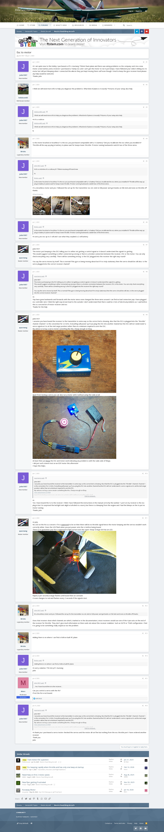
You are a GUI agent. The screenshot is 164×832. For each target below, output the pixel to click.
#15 (146, 678)
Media (94, 25)
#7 (146, 245)
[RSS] (146, 823)
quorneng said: (39, 276)
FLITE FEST (34, 817)
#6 (146, 222)
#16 (146, 706)
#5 (146, 161)
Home (21, 25)
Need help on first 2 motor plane (36, 775)
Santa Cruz (127, 784)
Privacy (129, 823)
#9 (146, 315)
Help (135, 823)
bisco (125, 769)
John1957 (21, 56)
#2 (146, 85)
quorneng (23, 258)
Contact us (108, 823)
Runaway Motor (29, 790)
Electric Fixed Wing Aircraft (48, 762)
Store (32, 25)
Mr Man (126, 762)
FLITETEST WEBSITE (22, 817)
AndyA (24, 785)
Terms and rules (119, 823)
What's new (61, 25)
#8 (146, 272)
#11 (146, 518)
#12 (146, 606)
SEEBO (24, 777)
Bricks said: (38, 178)
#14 (146, 656)
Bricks (23, 151)
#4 (146, 138)
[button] (50, 25)
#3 (146, 107)
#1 (146, 62)
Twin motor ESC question (38, 760)
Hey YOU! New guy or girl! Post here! (50, 792)
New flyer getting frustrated (34, 782)
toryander (25, 792)
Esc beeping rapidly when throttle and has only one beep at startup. (55, 767)
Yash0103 (25, 770)
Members (108, 25)
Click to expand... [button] (90, 496)
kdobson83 (23, 97)
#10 (146, 473)
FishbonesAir (26, 762)
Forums (44, 25)
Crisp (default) (23, 823)
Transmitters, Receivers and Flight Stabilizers (52, 770)
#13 (146, 633)
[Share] (143, 62)
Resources (79, 25)
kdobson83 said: (39, 112)
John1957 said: (39, 166)
